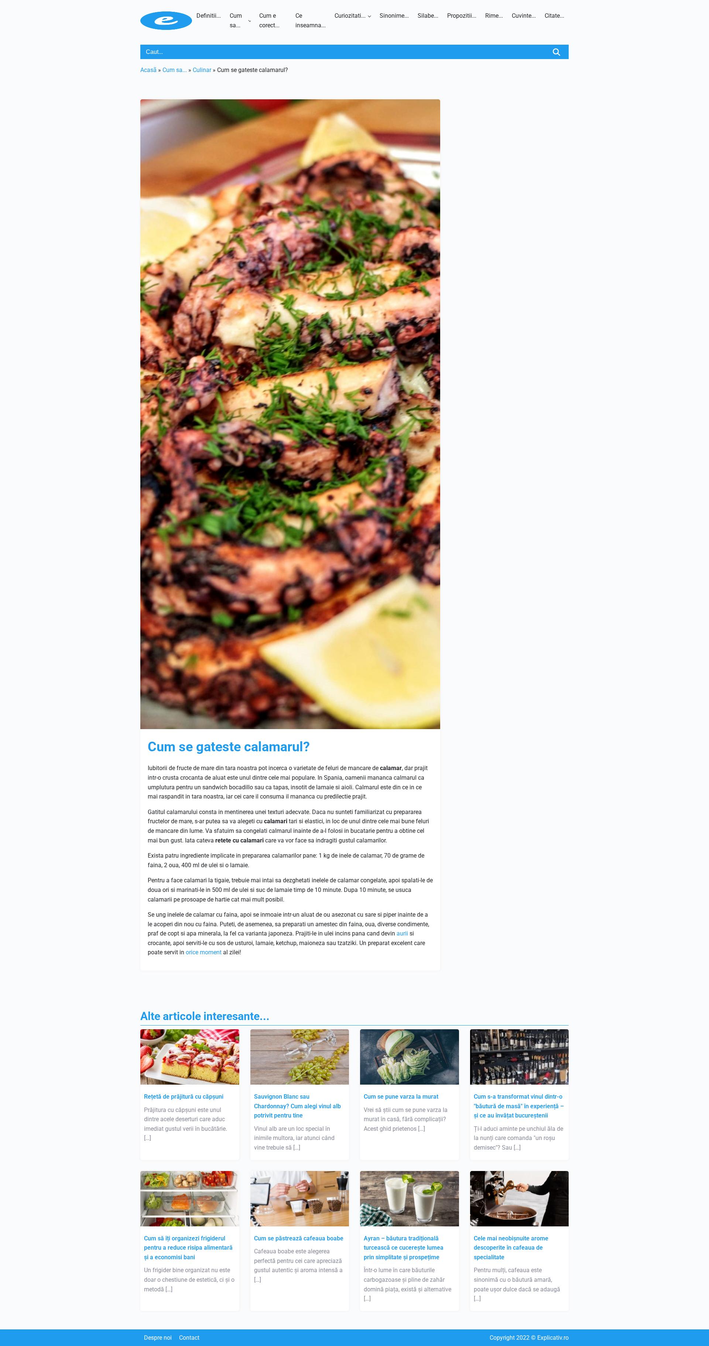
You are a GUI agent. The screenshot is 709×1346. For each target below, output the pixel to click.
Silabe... (428, 15)
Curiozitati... (350, 15)
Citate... (554, 15)
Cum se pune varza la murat (401, 1096)
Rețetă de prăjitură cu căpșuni (183, 1096)
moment (211, 952)
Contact (189, 1337)
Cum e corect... (269, 20)
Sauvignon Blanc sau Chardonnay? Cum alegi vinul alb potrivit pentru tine (297, 1106)
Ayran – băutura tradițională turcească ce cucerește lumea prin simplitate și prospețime (403, 1248)
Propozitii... (461, 15)
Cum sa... (236, 20)
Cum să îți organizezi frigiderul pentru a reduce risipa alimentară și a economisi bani (188, 1248)
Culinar (202, 69)
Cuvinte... (524, 15)
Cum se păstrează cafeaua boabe (298, 1238)
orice (192, 952)
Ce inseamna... (310, 20)
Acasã (148, 69)
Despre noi (158, 1337)
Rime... (494, 15)
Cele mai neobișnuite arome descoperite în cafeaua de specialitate (511, 1248)
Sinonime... (394, 15)
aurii (402, 933)
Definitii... (208, 15)
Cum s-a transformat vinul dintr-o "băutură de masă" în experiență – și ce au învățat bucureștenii (519, 1106)
